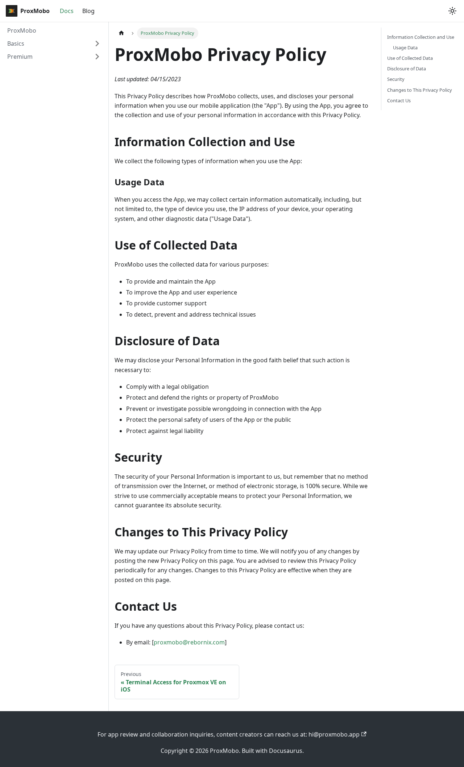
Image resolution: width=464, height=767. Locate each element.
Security (396, 79)
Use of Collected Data (410, 58)
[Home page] (121, 33)
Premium (20, 57)
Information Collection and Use (420, 37)
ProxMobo (21, 30)
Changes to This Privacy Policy (419, 90)
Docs (67, 11)
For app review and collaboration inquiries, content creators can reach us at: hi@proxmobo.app (229, 734)
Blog (88, 11)
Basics (15, 44)
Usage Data (405, 47)
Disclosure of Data (406, 68)
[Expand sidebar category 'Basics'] (97, 43)
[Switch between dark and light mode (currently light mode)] (452, 11)
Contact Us (399, 100)
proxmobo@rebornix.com (189, 642)
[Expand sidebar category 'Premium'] (97, 56)
